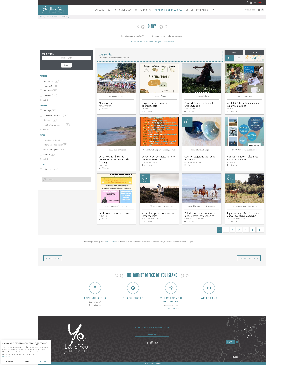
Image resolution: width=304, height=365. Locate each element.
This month (50, 86)
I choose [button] (26, 361)
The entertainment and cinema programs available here (152, 42)
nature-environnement (54, 115)
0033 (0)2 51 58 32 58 (171, 308)
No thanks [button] (9, 361)
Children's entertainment (55, 125)
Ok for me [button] (42, 361)
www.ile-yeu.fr (110, 242)
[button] (99, 10)
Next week (49, 90)
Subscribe (152, 334)
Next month (50, 81)
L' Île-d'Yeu (50, 169)
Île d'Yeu (230, 342)
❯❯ (260, 230)
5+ (239, 230)
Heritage (49, 110)
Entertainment (51, 140)
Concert (48, 154)
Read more (6, 356)
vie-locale (49, 120)
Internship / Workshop (54, 145)
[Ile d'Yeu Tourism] (76, 339)
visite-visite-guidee (52, 149)
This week (49, 95)
